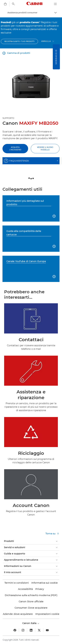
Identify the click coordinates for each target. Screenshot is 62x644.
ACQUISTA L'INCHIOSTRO (15, 148)
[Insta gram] (23, 630)
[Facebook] (15, 630)
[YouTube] (47, 630)
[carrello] (5, 4)
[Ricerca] (13, 4)
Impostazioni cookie (47, 613)
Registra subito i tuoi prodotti (19, 41)
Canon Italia (29, 623)
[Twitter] (39, 630)
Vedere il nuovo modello (45, 148)
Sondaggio (56, 56)
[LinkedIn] (31, 630)
